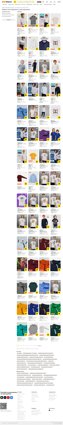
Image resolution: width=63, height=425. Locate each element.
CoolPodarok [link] (42, 76)
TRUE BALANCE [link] (19, 99)
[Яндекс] (60, 423)
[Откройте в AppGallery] (8, 398)
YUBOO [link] (41, 53)
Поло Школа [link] (21, 53)
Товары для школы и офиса (21, 411)
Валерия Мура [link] (53, 53)
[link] (19, 353)
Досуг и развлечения (20, 393)
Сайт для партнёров (35, 414)
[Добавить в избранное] (26, 14)
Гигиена (18, 398)
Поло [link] (30, 53)
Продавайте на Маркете (35, 411)
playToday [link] (19, 53)
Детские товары (20, 417)
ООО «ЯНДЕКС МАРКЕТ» (58, 422)
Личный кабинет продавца (36, 410)
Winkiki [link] (29, 53)
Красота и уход (19, 405)
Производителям (51, 396)
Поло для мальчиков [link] (32, 76)
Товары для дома (20, 402)
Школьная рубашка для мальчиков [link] (54, 76)
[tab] (5, 4)
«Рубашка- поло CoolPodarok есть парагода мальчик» (20, 7)
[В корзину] (25, 25)
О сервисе (33, 398)
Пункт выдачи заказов (52, 398)
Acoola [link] (52, 99)
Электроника (19, 399)
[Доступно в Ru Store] (11, 398)
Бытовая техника (20, 396)
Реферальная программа (53, 395)
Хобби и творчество (20, 407)
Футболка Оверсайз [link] (55, 143)
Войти (59, 1)
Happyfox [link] (52, 76)
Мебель (18, 395)
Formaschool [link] (30, 99)
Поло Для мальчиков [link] (20, 76)
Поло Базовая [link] (21, 121)
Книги (18, 410)
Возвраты (33, 399)
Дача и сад (19, 408)
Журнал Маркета (34, 401)
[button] (20, 12)
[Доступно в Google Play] (5, 398)
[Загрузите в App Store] (1, 398)
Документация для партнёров (36, 413)
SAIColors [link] (19, 121)
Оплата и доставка (34, 395)
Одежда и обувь (20, 401)
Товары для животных (21, 414)
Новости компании (52, 393)
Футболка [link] (55, 53)
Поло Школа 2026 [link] (21, 144)
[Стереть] (34, 2)
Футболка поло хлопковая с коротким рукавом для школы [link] (20, 30)
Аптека (18, 404)
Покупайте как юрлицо (35, 396)
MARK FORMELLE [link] (31, 76)
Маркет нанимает (51, 399)
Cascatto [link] (19, 76)
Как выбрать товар (35, 393)
